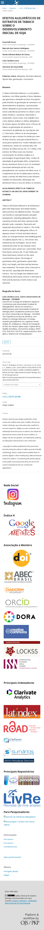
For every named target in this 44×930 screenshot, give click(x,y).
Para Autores (8, 843)
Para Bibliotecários (10, 847)
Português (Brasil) (11, 871)
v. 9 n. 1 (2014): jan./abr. (27, 8)
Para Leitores (8, 839)
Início (4, 8)
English (6, 875)
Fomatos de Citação (11, 384)
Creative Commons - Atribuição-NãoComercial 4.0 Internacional (21, 901)
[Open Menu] (2, 2)
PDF (7, 342)
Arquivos (12, 8)
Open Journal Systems (12, 857)
